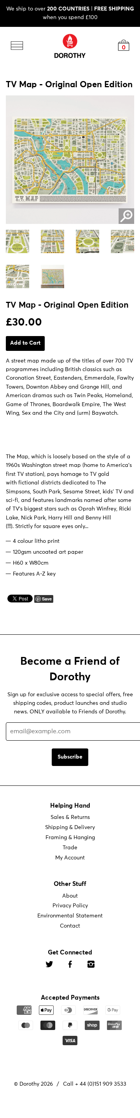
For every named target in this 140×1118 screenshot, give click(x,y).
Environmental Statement (70, 916)
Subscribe (70, 757)
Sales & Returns (70, 817)
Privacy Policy (70, 905)
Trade (70, 847)
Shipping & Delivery (70, 827)
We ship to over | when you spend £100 (70, 13)
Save (47, 599)
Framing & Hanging (70, 837)
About (70, 895)
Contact (70, 926)
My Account (70, 858)
